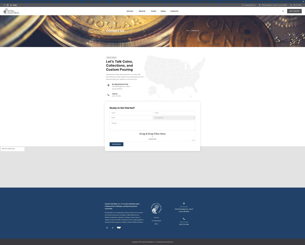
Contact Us (174, 11)
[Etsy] (7, 5)
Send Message (116, 144)
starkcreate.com (168, 242)
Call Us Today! (184, 222)
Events (153, 11)
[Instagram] (4, 5)
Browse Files (152, 139)
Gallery (163, 11)
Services (130, 11)
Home (187, 30)
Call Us (114, 94)
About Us (142, 11)
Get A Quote (294, 11)
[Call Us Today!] (184, 219)
